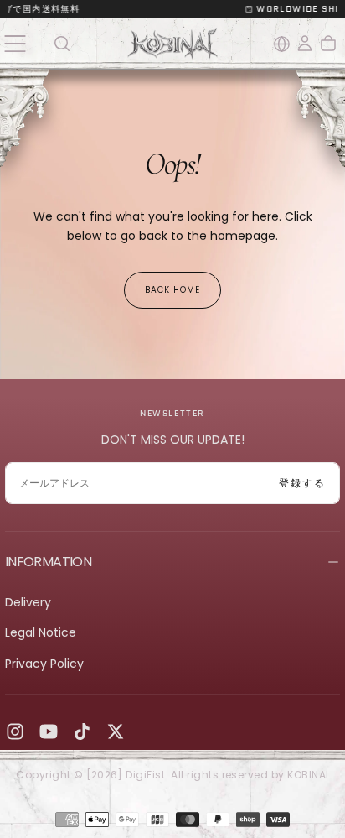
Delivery (28, 602)
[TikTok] (82, 731)
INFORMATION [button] (48, 561)
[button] (15, 43)
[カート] (328, 43)
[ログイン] (305, 43)
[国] (281, 44)
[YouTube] (49, 731)
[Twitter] (116, 731)
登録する (302, 483)
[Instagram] (15, 731)
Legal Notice (40, 632)
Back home (172, 290)
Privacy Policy (44, 663)
